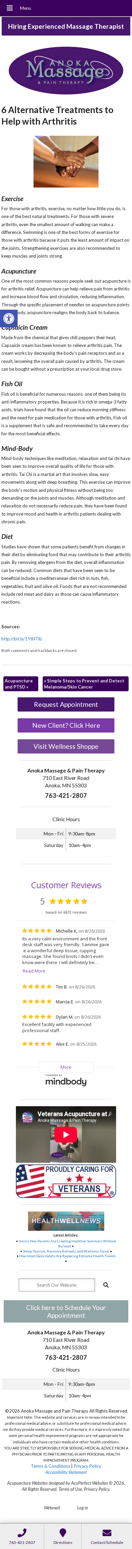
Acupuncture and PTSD (19, 684)
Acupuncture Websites (27, 1483)
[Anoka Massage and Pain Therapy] (66, 71)
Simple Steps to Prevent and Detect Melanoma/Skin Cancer (84, 684)
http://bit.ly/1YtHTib (21, 638)
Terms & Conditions (50, 1466)
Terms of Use (70, 1489)
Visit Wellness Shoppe (66, 746)
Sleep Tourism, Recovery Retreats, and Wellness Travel (66, 1251)
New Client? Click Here (66, 725)
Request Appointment (66, 704)
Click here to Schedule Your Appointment (66, 1311)
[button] (9, 318)
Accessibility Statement (66, 1472)
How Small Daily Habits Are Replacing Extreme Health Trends (67, 1256)
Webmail (52, 1507)
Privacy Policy (87, 1466)
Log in (82, 1507)
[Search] (106, 1285)
